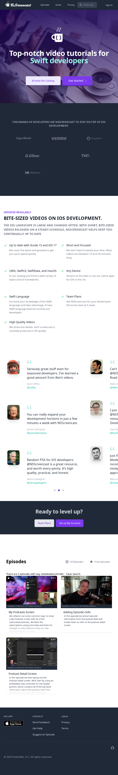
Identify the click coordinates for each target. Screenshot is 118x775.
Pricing (70, 4)
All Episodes (76, 561)
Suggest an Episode (44, 734)
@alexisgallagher (36, 482)
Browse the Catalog (43, 80)
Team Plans (44, 523)
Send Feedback (41, 722)
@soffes (31, 387)
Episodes (45, 4)
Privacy (65, 722)
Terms (64, 728)
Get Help (37, 728)
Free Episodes (102, 561)
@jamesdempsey (36, 433)
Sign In (109, 4)
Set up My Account (69, 523)
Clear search (73, 574)
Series (58, 4)
